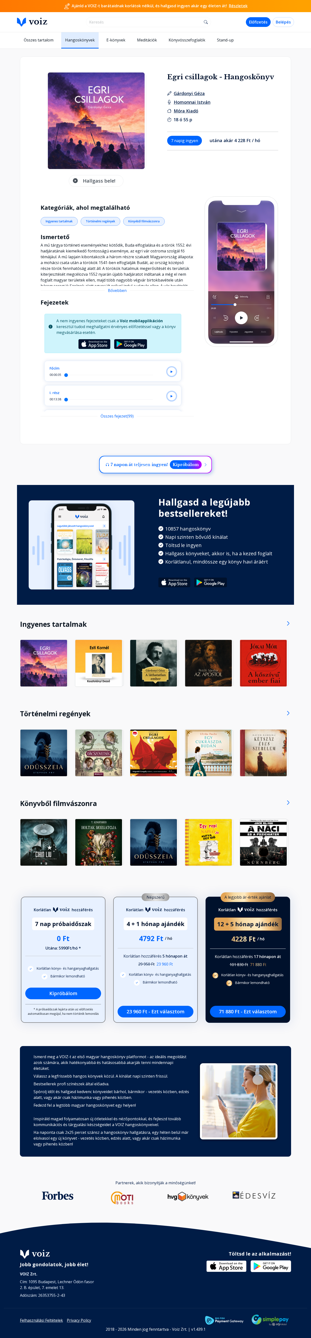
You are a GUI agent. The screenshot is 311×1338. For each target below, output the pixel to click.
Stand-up (225, 40)
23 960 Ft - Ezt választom (155, 1011)
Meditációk (147, 40)
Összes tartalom (38, 40)
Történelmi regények (100, 221)
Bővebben (117, 290)
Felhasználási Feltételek (41, 1320)
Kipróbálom (186, 464)
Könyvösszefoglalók (187, 40)
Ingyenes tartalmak (59, 221)
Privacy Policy (79, 1320)
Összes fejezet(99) (117, 416)
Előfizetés (258, 22)
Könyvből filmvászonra (144, 221)
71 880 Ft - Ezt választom (248, 1011)
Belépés (283, 22)
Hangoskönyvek (80, 40)
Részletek (238, 5)
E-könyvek (115, 40)
